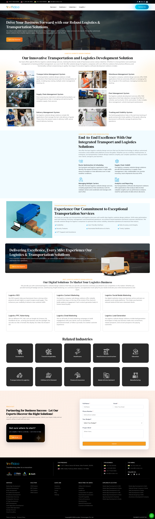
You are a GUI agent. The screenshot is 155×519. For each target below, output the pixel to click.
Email (115, 403)
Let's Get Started (14, 39)
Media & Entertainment (85, 503)
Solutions (62, 7)
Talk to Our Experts (18, 266)
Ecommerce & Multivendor (86, 505)
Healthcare (82, 490)
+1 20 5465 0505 (111, 468)
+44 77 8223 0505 (111, 470)
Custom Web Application (13, 507)
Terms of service (11, 518)
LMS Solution (34, 490)
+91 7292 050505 (111, 465)
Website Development (12, 488)
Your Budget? (87, 419)
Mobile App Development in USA (112, 486)
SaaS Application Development (15, 505)
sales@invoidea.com (56, 2)
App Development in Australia (111, 497)
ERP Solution (33, 488)
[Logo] (12, 7)
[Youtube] (139, 2)
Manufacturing (82, 501)
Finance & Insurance (84, 499)
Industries (72, 7)
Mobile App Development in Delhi (138, 486)
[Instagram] (144, 2)
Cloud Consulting (11, 512)
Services (53, 7)
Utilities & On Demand (85, 486)
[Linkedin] (142, 2)
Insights (81, 7)
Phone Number (88, 411)
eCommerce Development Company (139, 497)
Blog (55, 492)
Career (56, 490)
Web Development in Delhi (136, 492)
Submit (114, 444)
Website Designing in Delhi (136, 495)
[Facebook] (137, 2)
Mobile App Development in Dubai (112, 495)
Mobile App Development (13, 486)
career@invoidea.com (136, 468)
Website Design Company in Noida (138, 488)
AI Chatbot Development (13, 492)
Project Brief (87, 428)
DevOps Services (11, 510)
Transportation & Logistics (86, 492)
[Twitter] (131, 474)
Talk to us (15, 437)
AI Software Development (13, 495)
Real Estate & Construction (86, 495)
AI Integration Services (12, 499)
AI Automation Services (12, 497)
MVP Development (11, 503)
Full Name (86, 403)
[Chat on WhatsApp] (152, 515)
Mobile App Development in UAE (111, 492)
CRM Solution (34, 486)
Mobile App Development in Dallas (112, 488)
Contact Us (142, 7)
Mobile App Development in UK (111, 490)
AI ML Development (11, 490)
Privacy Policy (21, 518)
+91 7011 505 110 (135, 465)
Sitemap (56, 495)
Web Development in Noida (136, 490)
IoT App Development (12, 501)
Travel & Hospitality (84, 497)
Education (81, 488)
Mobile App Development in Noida (112, 499)
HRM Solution (34, 492)
